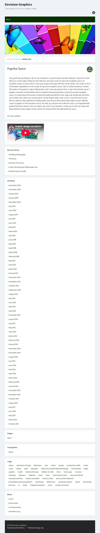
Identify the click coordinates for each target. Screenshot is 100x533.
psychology (39, 482)
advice (11, 465)
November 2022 (15, 202)
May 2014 (12, 369)
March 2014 (13, 378)
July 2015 (12, 323)
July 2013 (12, 407)
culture (18, 469)
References (51, 482)
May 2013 (12, 415)
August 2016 (13, 294)
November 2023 (15, 189)
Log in (11, 499)
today (25, 485)
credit (85, 465)
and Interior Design (23, 465)
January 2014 (13, 386)
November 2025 (15, 185)
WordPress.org (14, 511)
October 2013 (14, 399)
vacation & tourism (62, 485)
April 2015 (12, 332)
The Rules (12, 159)
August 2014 (13, 357)
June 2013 (12, 411)
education (34, 469)
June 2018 (12, 240)
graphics (17, 116)
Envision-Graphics (18, 4)
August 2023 (13, 194)
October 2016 (14, 286)
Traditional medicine (37, 485)
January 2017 (13, 273)
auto (46, 465)
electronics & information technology (54, 469)
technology (87, 482)
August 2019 (13, 215)
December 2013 (14, 390)
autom (53, 465)
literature (22, 475)
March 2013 (13, 420)
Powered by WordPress (16, 528)
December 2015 (14, 315)
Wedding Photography (17, 155)
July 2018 (12, 235)
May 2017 (12, 261)
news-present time (16, 478)
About (8, 19)
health (20, 472)
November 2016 (14, 282)
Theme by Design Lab (35, 528)
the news (12, 485)
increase (78, 472)
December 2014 (14, 349)
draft (26, 469)
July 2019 (12, 219)
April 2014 (12, 374)
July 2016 (12, 298)
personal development (64, 478)
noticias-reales (47, 478)
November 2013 (14, 395)
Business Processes (16, 163)
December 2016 (14, 277)
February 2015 (14, 340)
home (59, 472)
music (40, 475)
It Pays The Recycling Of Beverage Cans (23, 167)
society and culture (65, 482)
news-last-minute (76, 475)
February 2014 (14, 382)
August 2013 (13, 403)
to (19, 485)
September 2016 (15, 290)
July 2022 (12, 206)
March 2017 (13, 269)
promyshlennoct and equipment (20, 482)
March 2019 (13, 231)
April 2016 (12, 311)
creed (11, 116)
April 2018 (12, 248)
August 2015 (13, 319)
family (86, 469)
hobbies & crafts (48, 472)
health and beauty (32, 472)
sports (77, 482)
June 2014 (12, 365)
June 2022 (12, 210)
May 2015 (12, 328)
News (11, 452)
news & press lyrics (60, 475)
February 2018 (14, 256)
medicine (32, 475)
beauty (61, 465)
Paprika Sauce (16, 68)
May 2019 (12, 227)
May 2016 (12, 307)
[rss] (93, 12)
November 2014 (14, 353)
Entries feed (13, 503)
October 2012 (14, 424)
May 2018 (12, 244)
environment (76, 469)
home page (68, 472)
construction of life (73, 465)
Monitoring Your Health (17, 171)
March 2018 (13, 252)
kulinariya (12, 475)
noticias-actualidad (32, 478)
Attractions (38, 465)
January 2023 (13, 198)
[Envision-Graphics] (50, 39)
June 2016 (12, 302)
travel (50, 485)
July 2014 (12, 361)
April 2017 (12, 265)
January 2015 (13, 344)
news (48, 475)
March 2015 (13, 336)
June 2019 (12, 223)
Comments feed (15, 507)
